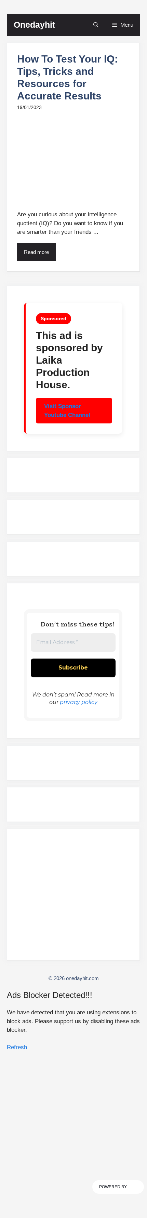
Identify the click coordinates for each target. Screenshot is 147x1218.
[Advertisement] (73, 897)
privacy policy (78, 702)
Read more (36, 252)
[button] (95, 25)
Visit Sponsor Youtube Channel (67, 410)
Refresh (17, 1047)
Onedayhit (34, 24)
